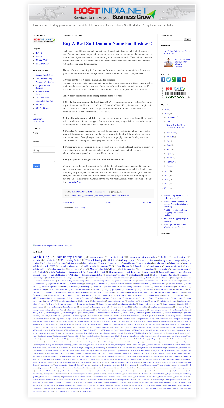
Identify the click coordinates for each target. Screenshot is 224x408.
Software (156, 327)
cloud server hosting (137, 336)
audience (181, 330)
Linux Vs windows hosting (160, 292)
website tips (156, 312)
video (133, 379)
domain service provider (171, 280)
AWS (134, 318)
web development (112, 382)
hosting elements (114, 353)
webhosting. (49, 388)
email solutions (134, 274)
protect (98, 310)
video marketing (157, 379)
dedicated (102, 339)
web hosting (41, 256)
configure (144, 301)
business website (164, 298)
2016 (166, 179)
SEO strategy (95, 327)
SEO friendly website (81, 327)
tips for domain (67, 376)
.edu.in (117, 315)
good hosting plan (83, 350)
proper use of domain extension (75, 368)
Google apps (127, 260)
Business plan (175, 318)
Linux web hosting (94, 277)
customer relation (75, 339)
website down (133, 388)
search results (140, 371)
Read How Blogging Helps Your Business (177, 219)
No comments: (100, 192)
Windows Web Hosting (45, 81)
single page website (179, 371)
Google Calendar (137, 321)
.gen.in (151, 315)
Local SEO (93, 271)
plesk (122, 365)
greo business (39, 353)
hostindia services (70, 307)
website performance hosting (164, 286)
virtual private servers (173, 379)
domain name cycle (119, 342)
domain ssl (187, 280)
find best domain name (127, 347)
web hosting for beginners (67, 385)
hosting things (37, 356)
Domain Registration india (120, 195)
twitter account (66, 379)
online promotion (141, 283)
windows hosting (39, 289)
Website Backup (125, 330)
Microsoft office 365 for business (117, 277)
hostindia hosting (76, 283)
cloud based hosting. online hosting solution (73, 280)
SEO (163, 256)
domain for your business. (148, 280)
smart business (62, 373)
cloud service (133, 301)
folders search (173, 347)
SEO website (126, 327)
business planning (60, 336)
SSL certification (116, 271)
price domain (44, 368)
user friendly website (122, 379)
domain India (164, 339)
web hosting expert (50, 385)
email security (155, 266)
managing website (173, 359)
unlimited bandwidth (105, 379)
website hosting (166, 388)
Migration (185, 324)
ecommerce (40, 283)
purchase (91, 368)
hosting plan (90, 283)
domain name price (135, 342)
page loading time (47, 365)
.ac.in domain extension (58, 289)
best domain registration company (52, 298)
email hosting (129, 263)
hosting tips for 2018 (68, 356)
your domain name (86, 391)
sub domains (145, 373)
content (153, 301)
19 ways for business (114, 318)
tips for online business (82, 376)
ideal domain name (145, 356)
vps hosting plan (123, 310)
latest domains (73, 359)
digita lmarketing (142, 339)
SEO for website (53, 295)
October (170, 121)
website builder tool (89, 388)
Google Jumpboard (152, 321)
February (171, 161)
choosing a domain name (68, 301)
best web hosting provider (69, 266)
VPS (156, 277)
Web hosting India (70, 260)
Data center (176, 263)
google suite (187, 350)
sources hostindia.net (115, 373)
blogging (114, 269)
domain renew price (139, 344)
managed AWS (160, 359)
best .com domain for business (87, 333)
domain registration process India (119, 344)
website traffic (183, 286)
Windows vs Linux (124, 295)
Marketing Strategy (135, 324)
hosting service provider (101, 307)
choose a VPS (50, 301)
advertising (138, 295)
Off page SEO (37, 327)
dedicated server (139, 266)
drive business (63, 347)
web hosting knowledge (104, 385)
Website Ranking (139, 330)
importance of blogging (172, 356)
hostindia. (102, 353)
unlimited (92, 379)
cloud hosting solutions (102, 280)
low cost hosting (182, 307)
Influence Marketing (65, 324)
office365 (105, 362)
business (142, 260)
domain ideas (75, 342)
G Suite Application (56, 271)
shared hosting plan (168, 274)
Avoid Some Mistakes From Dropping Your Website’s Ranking (175, 212)
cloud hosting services (116, 301)
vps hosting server (140, 310)
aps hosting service (153, 295)
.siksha (102, 318)
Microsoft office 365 (98, 269)
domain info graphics (89, 342)
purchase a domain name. (105, 368)
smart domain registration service (81, 373)
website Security (129, 312)
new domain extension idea (66, 362)
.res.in (76, 318)
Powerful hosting (65, 327)
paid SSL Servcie (76, 365)
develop (51, 304)
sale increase (84, 371)
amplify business (152, 330)
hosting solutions (183, 353)
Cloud (42, 271)
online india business (74, 310)
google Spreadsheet (109, 350)
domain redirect (100, 344)
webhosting (85, 286)
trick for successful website (42, 379)
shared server (109, 310)
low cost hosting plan (105, 359)
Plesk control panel (51, 327)
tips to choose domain (125, 376)
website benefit (61, 388)
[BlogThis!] (113, 192)
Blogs (152, 318)
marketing (185, 359)
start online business (131, 373)
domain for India (50, 342)
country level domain (50, 339)
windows (74, 391)
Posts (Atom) (79, 207)
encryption (88, 347)
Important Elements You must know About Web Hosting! (183, 63)
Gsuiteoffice (120, 292)
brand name (130, 333)
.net (34, 271)
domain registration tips (115, 274)
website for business (142, 286)
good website (95, 350)
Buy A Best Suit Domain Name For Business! (107, 43)
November (171, 117)
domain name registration (92, 274)
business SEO (105, 266)
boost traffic (89, 298)
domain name (89, 195)
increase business (46, 359)
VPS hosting (174, 260)
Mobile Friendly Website (142, 277)
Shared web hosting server (142, 327)
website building (126, 286)
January (170, 165)
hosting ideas (159, 353)
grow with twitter (53, 353)
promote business (175, 283)
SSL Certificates (42, 108)
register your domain (184, 368)
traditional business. (166, 376)
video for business (143, 379)
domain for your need (107, 304)
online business (48, 263)
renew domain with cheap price (45, 371)
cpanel (117, 280)
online (129, 283)
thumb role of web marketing (50, 376)
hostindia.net (116, 256)
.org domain (61, 318)
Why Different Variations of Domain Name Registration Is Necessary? (176, 204)
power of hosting (164, 365)
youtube (45, 315)
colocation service (163, 336)
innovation (117, 307)
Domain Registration (44, 74)
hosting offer (170, 353)
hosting (162, 260)
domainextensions (39, 347)
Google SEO (71, 277)
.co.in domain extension (80, 289)
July (169, 140)
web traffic (39, 388)
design (43, 304)
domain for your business (86, 304)
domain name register (151, 342)
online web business (170, 362)
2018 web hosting (94, 260)
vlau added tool (38, 382)
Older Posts (148, 202)
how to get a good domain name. (88, 356)
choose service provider (110, 336)
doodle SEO (183, 304)
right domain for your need (68, 371)
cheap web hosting (76, 195)
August (170, 136)
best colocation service (107, 333)
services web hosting (163, 371)
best (58, 333)
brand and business (167, 271)
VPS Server (40, 104)
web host (123, 382)
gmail (72, 350)
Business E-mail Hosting (42, 92)
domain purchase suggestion (82, 344)
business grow (172, 333)
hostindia (50, 260)
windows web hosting (173, 312)
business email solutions (45, 280)
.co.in (101, 315)
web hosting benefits (162, 382)
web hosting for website (86, 385)
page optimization (61, 365)
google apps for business (57, 283)
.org (106, 289)
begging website (179, 295)
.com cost (109, 315)
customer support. (90, 339)
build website (186, 277)
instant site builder (140, 307)
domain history (63, 342)
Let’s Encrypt (107, 324)
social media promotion (50, 286)
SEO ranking (67, 295)
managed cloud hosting (41, 310)
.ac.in (89, 315)
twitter (56, 379)
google (147, 274)
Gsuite (81, 277)
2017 (166, 175)
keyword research (117, 283)
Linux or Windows (120, 324)
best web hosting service (111, 263)
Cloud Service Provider (65, 321)
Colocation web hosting (84, 321)
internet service (60, 359)
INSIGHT (40, 56)
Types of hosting (183, 327)
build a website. (103, 298)
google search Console (172, 350)
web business (98, 382)
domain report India (154, 344)
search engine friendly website (101, 371)
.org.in (69, 318)
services (150, 371)
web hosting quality (138, 385)
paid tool (87, 365)
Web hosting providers (109, 330)
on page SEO (58, 310)
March (170, 157)
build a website (90, 266)
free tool (38, 350)
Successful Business (168, 327)
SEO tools (105, 327)
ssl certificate (73, 269)
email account (38, 307)
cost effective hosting (179, 336)
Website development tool (104, 295)
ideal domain (131, 356)
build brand (117, 298)
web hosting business (179, 382)
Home (108, 202)
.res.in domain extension (89, 318)
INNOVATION (42, 60)
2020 (166, 109)
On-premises (178, 292)
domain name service (168, 342)
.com (85, 269)
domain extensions (146, 269)
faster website (112, 347)
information (103, 283)
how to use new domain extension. (113, 356)
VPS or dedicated (57, 330)
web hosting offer (178, 310)
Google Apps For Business (43, 86)
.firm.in (143, 315)
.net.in (52, 318)
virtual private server (70, 286)
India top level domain (48, 324)
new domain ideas (84, 362)
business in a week (45, 336)
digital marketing (128, 269)
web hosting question (154, 385)
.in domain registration (173, 315)
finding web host (142, 347)
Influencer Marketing (82, 324)
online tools (157, 362)
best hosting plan (90, 263)
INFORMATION (43, 63)
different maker (128, 339)
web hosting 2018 (147, 382)
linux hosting (162, 269)
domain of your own (184, 342)
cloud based (84, 301)
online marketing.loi (133, 362)
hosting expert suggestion (131, 353)
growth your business (68, 353)
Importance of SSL (77, 271)
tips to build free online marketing (104, 376)
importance (158, 356)
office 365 (96, 362)
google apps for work (173, 266)
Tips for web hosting (83, 295)
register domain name (146, 368)
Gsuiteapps (109, 292)
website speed (143, 312)
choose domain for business (91, 336)
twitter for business (80, 379)
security (61, 263)
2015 (166, 183)
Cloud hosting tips (132, 289)
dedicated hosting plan (168, 301)
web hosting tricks (185, 385)
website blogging (74, 388)
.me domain (187, 315)
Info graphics (95, 324)
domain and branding (65, 304)
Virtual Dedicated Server (91, 330)
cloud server (124, 336)
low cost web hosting (122, 359)
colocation (150, 336)
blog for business (75, 298)
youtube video (56, 315)
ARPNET (127, 318)
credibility (63, 339)
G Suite (112, 260)
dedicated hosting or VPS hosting (64, 274)
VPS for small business (40, 330)
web (90, 382)
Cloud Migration (49, 321)
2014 (166, 187)
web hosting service (86, 312)
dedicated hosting (122, 266)
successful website (158, 373)
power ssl (176, 365)
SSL (103, 271)
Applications (143, 318)
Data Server (147, 289)
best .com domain (68, 333)
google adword (123, 350)
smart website (100, 373)
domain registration (102, 195)
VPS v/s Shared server (72, 330)
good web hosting (53, 307)
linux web (83, 359)
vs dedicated (82, 382)
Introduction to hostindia (137, 292)
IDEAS (39, 53)
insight (127, 307)
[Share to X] (115, 192)
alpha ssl (165, 277)
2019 (166, 113)
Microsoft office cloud (152, 324)
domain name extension (127, 304)
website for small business (149, 388)
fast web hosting (99, 347)
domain (153, 260)
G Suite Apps (74, 263)
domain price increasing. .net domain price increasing (53, 344)
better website (149, 271)
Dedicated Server (43, 97)
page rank (89, 310)
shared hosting (145, 263)
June (169, 145)
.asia (95, 315)
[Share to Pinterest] (120, 192)
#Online (67, 315)
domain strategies (169, 304)
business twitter (73, 336)
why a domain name (62, 391)
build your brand (141, 333)
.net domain (96, 289)
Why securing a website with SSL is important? (176, 196)
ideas (155, 274)
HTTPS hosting (166, 321)
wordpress (184, 274)
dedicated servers (114, 339)
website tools (48, 391)
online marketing (58, 269)
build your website (131, 298)
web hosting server (170, 385)
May (169, 149)
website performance (179, 269)
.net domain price (41, 318)
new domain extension (46, 362)
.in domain (159, 315)
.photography (116, 289)
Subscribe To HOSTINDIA (38, 120)
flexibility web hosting (158, 347)
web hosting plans (52, 312)
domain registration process (149, 304)
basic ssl (166, 295)
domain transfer (169, 344)
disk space (153, 339)
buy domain (178, 298)
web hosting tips (161, 263)
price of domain (57, 368)
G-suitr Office (124, 321)
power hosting (131, 365)
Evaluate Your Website (54, 277)
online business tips (117, 362)
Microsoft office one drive (171, 324)
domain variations (183, 344)
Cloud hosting (179, 256)
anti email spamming (168, 330)
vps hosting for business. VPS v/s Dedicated (60, 382)
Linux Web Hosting (44, 78)
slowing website (49, 373)
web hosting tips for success (108, 312)
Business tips (38, 277)
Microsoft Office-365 (44, 100)
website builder (111, 286)
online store (147, 362)
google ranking (158, 350)
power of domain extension (148, 365)
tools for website (140, 376)
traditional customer (182, 376)
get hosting (64, 350)
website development (119, 388)
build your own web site (157, 333)
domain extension (129, 280)
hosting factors (147, 353)
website (36, 260)
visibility (186, 379)
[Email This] (110, 192)
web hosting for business (159, 310)
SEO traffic (115, 327)
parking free (97, 365)
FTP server (106, 321)
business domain (148, 298)
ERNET (97, 321)
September (171, 132)
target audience (172, 373)
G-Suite (114, 321)
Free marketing (95, 292)
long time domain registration (161, 307)
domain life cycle (105, 342)
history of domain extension (87, 353)
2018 (166, 171)
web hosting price (69, 312)
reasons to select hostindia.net (126, 368)
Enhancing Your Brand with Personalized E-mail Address (65, 292)
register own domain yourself (165, 368)
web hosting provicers (122, 385)
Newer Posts (68, 202)
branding (174, 277)
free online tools (185, 347)
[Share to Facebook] (118, 192)
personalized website (111, 365)
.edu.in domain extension (130, 315)
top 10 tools (153, 376)
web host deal (133, 382)
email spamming (76, 347)
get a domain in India (50, 350)
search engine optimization (123, 371)
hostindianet (84, 307)
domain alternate (177, 339)
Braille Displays (162, 318)
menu (35, 362)
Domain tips (181, 289)
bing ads (120, 333)
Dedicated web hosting (164, 289)
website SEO (97, 286)
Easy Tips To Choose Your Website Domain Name (175, 225)
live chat (92, 359)
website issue (178, 388)
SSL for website (133, 271)
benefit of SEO (49, 266)
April (169, 153)
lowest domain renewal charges (141, 359)
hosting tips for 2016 (51, 356)
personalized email (159, 283)
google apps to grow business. (140, 350)
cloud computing (98, 301)
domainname (52, 347)
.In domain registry (78, 315)
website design (104, 388)
